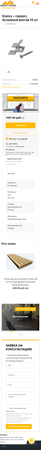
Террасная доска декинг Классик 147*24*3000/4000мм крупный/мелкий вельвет (20, 282)
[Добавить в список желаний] (10, 24)
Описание (11, 164)
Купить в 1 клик (20, 133)
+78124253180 (8, 8)
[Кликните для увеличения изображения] (20, 49)
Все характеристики (11, 87)
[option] (9, 71)
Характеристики (14, 159)
